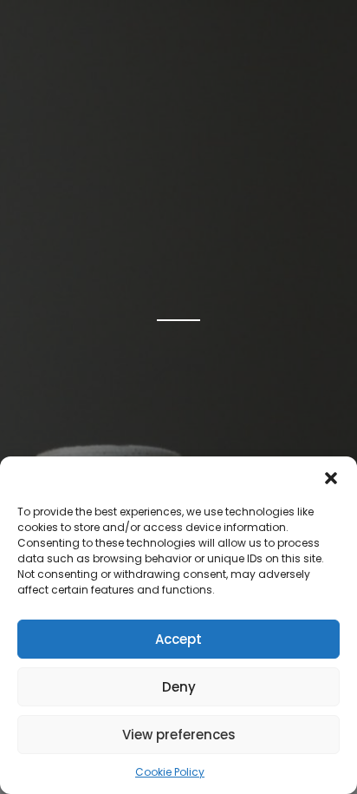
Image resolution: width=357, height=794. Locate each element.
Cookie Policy (169, 771)
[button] (331, 478)
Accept (178, 639)
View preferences (179, 734)
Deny (179, 687)
